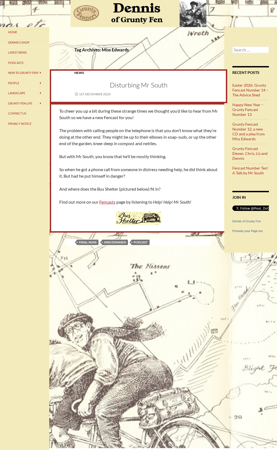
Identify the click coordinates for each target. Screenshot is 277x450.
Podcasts (16, 62)
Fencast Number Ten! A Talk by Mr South (250, 170)
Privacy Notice (19, 123)
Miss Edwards (115, 242)
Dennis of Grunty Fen (246, 221)
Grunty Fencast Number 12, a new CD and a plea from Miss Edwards (248, 131)
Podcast (141, 242)
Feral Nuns (88, 242)
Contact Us (17, 113)
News (79, 73)
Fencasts (107, 201)
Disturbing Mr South (138, 85)
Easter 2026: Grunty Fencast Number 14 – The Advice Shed (250, 90)
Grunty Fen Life (20, 103)
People (13, 83)
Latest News (17, 52)
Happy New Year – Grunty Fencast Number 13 (247, 109)
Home (12, 32)
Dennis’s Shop (18, 42)
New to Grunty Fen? (23, 72)
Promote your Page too (247, 231)
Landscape (16, 93)
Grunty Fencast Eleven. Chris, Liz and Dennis (250, 153)
